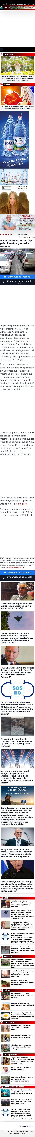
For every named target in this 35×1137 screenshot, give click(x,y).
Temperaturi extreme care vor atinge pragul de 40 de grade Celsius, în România (17, 107)
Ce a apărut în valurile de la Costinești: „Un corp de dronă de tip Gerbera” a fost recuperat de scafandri (16, 742)
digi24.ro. (22, 503)
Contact (31, 4)
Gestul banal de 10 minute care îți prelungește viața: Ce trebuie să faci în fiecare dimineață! (22, 974)
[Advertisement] (17, 28)
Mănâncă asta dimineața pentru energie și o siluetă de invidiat (21, 995)
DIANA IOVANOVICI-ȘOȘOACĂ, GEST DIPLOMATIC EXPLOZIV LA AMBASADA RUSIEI (22, 1101)
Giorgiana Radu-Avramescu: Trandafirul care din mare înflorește (21, 1047)
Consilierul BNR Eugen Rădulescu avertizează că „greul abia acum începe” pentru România (16, 605)
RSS (4, 4)
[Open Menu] (1, 49)
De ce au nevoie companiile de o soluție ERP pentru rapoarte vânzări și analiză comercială (22, 1092)
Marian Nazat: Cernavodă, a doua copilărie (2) (21, 1068)
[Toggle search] (32, 49)
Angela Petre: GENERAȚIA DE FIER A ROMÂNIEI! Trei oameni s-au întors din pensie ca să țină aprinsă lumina (22, 1060)
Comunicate (21, 4)
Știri (6, 234)
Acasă (2, 234)
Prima (10, 234)
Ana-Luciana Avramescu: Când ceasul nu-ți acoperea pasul (22, 1036)
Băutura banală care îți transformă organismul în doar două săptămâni (22, 982)
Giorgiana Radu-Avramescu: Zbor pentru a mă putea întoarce (21, 1027)
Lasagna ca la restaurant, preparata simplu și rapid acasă (22, 1004)
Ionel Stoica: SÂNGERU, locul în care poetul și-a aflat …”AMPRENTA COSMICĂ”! (22, 1079)
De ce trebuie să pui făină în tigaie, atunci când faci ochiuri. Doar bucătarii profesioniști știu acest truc (22, 1015)
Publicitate (11, 4)
